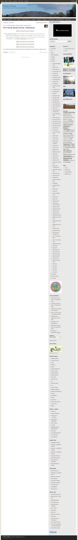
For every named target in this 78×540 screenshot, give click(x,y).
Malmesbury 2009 (56, 151)
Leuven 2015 (55, 129)
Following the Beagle (55, 480)
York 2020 (55, 269)
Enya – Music (54, 508)
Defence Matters (70, 131)
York (64, 162)
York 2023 (55, 272)
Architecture (65, 121)
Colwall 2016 (55, 81)
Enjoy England (54, 478)
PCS (64, 147)
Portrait (73, 147)
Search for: (52, 41)
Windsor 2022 (55, 258)
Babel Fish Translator (55, 476)
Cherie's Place (9, 6)
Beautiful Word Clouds (55, 494)
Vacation (67, 156)
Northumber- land (69, 146)
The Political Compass (55, 522)
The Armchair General (55, 401)
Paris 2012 (55, 191)
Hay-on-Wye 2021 (56, 105)
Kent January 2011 (56, 123)
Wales (73, 156)
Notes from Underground (56, 391)
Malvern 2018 (55, 155)
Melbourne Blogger (55, 389)
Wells (69, 160)
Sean (52, 312)
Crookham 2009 (56, 89)
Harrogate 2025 (56, 101)
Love (68, 140)
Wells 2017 (55, 247)
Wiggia (52, 405)
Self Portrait (66, 149)
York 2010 (55, 263)
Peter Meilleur (54, 395)
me (70, 140)
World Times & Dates (55, 527)
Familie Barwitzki (54, 372)
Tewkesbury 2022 (27, 25)
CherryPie (5, 52)
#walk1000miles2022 (67, 117)
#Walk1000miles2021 (67, 115)
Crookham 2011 (56, 91)
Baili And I (53, 364)
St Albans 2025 (56, 212)
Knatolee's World (54, 383)
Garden (65, 137)
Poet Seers (53, 516)
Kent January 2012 (57, 125)
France (72, 135)
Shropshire (67, 151)
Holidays (45, 19)
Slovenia (65, 152)
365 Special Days (54, 470)
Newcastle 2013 (56, 173)
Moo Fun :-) (53, 512)
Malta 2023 (55, 153)
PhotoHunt (68, 147)
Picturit (52, 397)
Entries (67, 169)
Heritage (39, 19)
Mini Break (69, 142)
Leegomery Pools (66, 138)
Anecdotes (10, 19)
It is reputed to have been (11, 33)
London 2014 (55, 145)
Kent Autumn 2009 (56, 119)
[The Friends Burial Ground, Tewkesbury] (25, 31)
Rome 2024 (55, 198)
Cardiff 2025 (55, 73)
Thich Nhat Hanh (54, 484)
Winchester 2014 (56, 249)
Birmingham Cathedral (56, 332)
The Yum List (54, 403)
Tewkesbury (36, 49)
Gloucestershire (21, 49)
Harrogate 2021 (56, 99)
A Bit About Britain (54, 358)
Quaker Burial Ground (29, 49)
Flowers (68, 135)
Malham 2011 (55, 149)
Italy (73, 137)
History (69, 137)
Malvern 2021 (55, 158)
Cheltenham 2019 (56, 77)
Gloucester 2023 (56, 95)
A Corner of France (55, 360)
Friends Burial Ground (12, 49)
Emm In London (54, 370)
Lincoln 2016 (55, 137)
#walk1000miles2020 (67, 114)
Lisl (52, 385)
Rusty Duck (53, 430)
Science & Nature (60, 19)
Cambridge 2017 (56, 69)
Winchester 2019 (56, 253)
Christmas (72, 130)
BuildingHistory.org (55, 500)
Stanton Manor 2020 (57, 214)
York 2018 (55, 267)
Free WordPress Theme (7, 538)
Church (64, 131)
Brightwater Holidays (55, 442)
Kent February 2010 (57, 121)
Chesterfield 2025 (56, 79)
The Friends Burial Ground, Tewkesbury (19, 28)
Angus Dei (53, 411)
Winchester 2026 (56, 255)
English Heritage (67, 133)
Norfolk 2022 (55, 177)
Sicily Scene (53, 399)
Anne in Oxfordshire (55, 413)
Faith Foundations (26, 19)
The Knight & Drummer (56, 432)
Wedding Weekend (57, 243)
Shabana (53, 297)
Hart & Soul (53, 377)
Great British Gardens (55, 457)
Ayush (52, 362)
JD (51, 381)
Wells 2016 (55, 245)
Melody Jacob (54, 316)
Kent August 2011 (56, 117)
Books (18, 19)
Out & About (51, 19)
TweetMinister (54, 486)
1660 (7, 49)
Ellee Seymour (54, 422)
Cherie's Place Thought (66, 128)
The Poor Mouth (54, 434)
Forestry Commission (55, 455)
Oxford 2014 (55, 189)
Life (71, 139)
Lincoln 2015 (55, 135)
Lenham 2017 (55, 127)
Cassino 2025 (55, 75)
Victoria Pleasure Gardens (41, 22)
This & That (68, 19)
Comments (68, 171)
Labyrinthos (53, 510)
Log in (66, 167)
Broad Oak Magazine (55, 368)
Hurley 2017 (55, 108)
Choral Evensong (54, 502)
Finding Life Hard (54, 374)
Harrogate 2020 (56, 97)
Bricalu (52, 366)
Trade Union (72, 154)
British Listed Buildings (21, 38)
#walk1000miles (69, 112)
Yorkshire (68, 162)
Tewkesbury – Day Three (9, 22)
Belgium (68, 123)
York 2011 (55, 265)
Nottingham (55, 183)
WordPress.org (68, 173)
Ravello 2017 (55, 196)
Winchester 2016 (56, 251)
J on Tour (53, 425)
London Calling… (54, 387)
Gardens (33, 19)
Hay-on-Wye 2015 (56, 103)
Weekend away (43, 49)
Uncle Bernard (54, 436)
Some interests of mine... (70, 48)
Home (4, 19)
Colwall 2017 (55, 83)
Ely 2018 (54, 93)
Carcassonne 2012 (57, 71)
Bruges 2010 (55, 67)
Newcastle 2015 (56, 175)
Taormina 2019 (56, 228)
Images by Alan (54, 379)
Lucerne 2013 (55, 147)
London (64, 140)
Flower (64, 135)
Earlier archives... (53, 340)
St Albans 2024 (56, 210)
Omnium (53, 393)
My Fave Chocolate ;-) (55, 514)
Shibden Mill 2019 (56, 208)
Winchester (73, 160)
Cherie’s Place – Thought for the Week (56, 299)
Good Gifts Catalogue (55, 482)
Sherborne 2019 (56, 206)
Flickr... (66, 50)
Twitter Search (54, 488)
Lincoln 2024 (55, 139)
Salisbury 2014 (56, 200)
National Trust (68, 144)
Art (14, 19)
